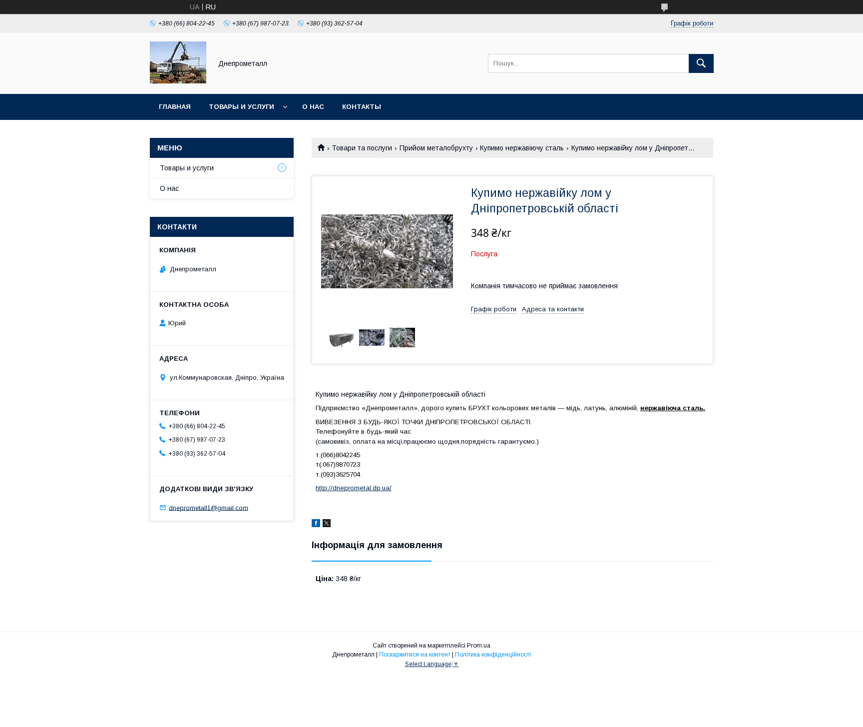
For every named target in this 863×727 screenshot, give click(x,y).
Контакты (361, 106)
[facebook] (316, 525)
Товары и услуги (241, 106)
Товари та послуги (362, 148)
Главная (175, 106)
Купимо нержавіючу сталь (522, 148)
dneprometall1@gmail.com (208, 507)
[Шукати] (701, 63)
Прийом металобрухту (436, 148)
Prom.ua (478, 645)
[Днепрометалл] (178, 81)
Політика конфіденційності (493, 654)
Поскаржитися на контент (414, 654)
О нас (313, 106)
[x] (327, 525)
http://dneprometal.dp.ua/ (354, 488)
